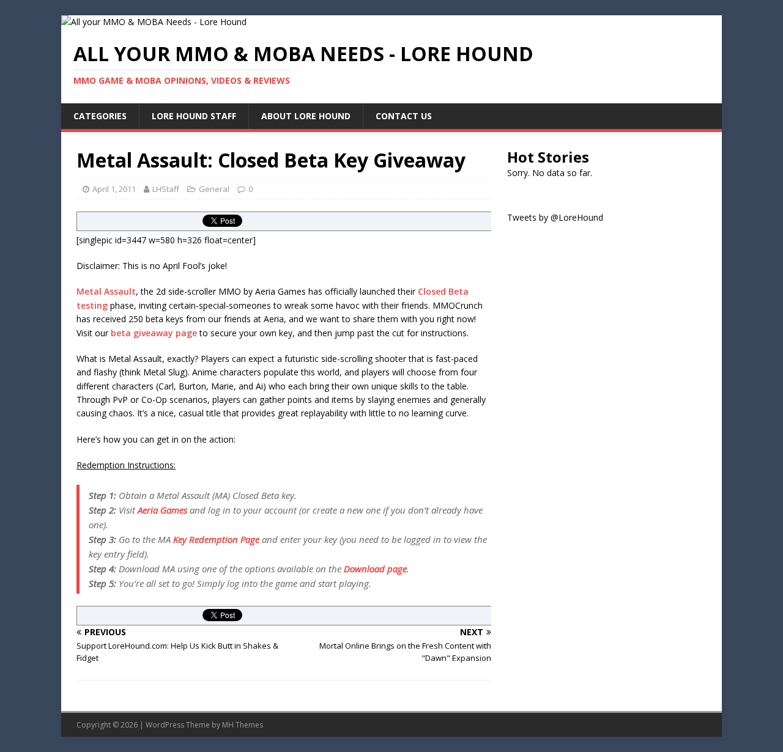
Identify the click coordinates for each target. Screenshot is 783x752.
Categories (100, 116)
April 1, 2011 (114, 188)
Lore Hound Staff (194, 116)
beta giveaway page (154, 333)
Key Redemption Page (216, 539)
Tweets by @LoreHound (555, 217)
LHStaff (165, 188)
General (214, 188)
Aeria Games (162, 510)
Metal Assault (106, 291)
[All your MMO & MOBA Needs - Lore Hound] (154, 22)
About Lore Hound (306, 116)
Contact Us (404, 116)
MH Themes (242, 725)
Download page (375, 568)
